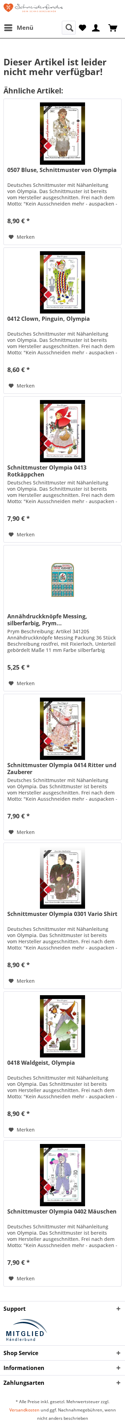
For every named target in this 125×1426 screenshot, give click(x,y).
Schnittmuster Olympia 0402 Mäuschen (62, 1211)
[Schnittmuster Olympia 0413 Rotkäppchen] (62, 431)
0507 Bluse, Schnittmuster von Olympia (62, 170)
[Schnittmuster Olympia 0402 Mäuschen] (62, 1175)
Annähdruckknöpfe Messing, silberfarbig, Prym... (47, 620)
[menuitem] (18, 28)
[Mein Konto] (96, 27)
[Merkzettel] (82, 27)
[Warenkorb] (113, 27)
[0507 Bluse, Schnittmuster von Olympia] (62, 133)
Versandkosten (24, 1410)
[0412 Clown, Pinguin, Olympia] (62, 282)
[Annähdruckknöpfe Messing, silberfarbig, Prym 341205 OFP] (62, 580)
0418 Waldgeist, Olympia (41, 1062)
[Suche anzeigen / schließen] (69, 28)
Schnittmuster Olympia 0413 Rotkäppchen (46, 471)
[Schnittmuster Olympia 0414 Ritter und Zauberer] (62, 729)
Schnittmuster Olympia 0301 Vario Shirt (62, 914)
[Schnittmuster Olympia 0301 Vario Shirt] (62, 877)
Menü (25, 27)
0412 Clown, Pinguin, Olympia (48, 319)
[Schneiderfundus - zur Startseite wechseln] (32, 10)
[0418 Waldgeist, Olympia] (62, 1026)
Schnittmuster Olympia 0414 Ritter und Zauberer (61, 768)
